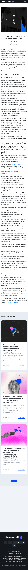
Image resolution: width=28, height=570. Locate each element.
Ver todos (14, 481)
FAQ (8, 551)
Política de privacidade (14, 553)
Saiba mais (21, 365)
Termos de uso (15, 551)
